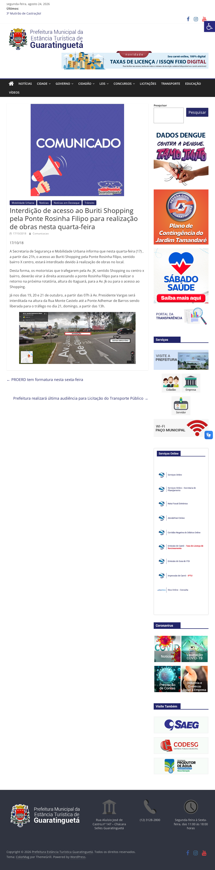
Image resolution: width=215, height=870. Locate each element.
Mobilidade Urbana (23, 203)
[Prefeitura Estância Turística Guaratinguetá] (11, 83)
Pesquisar (160, 105)
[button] (209, 26)
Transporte (170, 84)
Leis (102, 84)
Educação (193, 84)
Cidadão (84, 84)
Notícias (25, 84)
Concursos (123, 84)
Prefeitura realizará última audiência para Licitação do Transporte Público (80, 398)
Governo (63, 84)
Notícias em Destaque (67, 203)
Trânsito (89, 203)
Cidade (42, 84)
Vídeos (14, 92)
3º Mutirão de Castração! (24, 13)
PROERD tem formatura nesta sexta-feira (45, 379)
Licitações (148, 84)
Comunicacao (41, 233)
